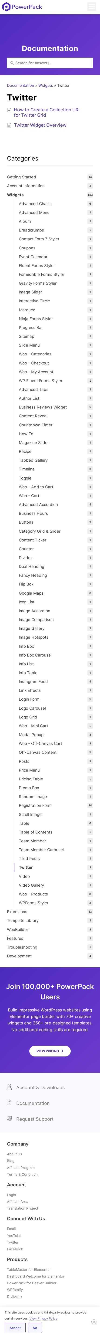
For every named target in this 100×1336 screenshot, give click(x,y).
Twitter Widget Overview (40, 125)
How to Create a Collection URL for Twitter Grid (47, 112)
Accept (15, 1328)
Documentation (20, 85)
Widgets (45, 85)
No (35, 1328)
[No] (94, 1321)
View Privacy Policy (43, 1318)
